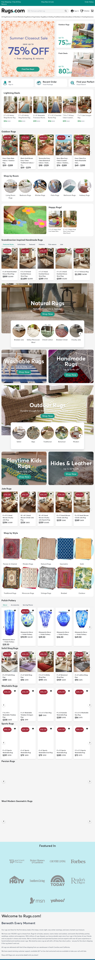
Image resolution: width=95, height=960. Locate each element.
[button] (89, 111)
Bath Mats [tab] (29, 921)
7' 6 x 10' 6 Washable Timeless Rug (9, 715)
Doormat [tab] (19, 921)
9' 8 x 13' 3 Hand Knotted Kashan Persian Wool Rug (63, 790)
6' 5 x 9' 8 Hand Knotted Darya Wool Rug (26, 274)
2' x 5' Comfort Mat (81, 948)
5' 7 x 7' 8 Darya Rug (82, 272)
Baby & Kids (47, 17)
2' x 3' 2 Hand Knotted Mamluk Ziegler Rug (80, 830)
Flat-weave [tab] (52, 244)
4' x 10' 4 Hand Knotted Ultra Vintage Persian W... (82, 790)
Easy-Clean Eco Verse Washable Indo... (80, 160)
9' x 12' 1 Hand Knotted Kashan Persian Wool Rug (9, 790)
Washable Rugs (22, 17)
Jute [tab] (61, 244)
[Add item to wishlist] (15, 136)
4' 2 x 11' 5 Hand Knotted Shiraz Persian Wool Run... (27, 790)
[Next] (90, 152)
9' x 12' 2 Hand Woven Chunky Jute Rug (8, 517)
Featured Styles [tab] (8, 244)
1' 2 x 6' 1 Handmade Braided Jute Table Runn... (82, 870)
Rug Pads (54, 17)
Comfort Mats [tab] (8, 921)
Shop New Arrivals (47, 2)
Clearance (90, 17)
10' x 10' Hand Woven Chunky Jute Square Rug (44, 517)
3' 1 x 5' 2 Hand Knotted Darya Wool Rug (62, 274)
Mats (58, 17)
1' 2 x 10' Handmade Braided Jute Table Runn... (45, 870)
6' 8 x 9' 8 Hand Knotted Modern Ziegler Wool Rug (27, 830)
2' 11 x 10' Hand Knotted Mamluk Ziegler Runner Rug (9, 830)
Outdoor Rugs (39, 17)
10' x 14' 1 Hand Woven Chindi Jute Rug (27, 517)
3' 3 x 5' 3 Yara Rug (45, 713)
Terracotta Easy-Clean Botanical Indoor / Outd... (44, 160)
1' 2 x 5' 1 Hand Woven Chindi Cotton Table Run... (27, 870)
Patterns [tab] (42, 244)
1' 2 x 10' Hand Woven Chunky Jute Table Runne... (9, 870)
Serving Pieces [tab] (28, 605)
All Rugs (3, 17)
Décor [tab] (5, 605)
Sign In (76, 11)
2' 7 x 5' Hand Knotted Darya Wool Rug (44, 274)
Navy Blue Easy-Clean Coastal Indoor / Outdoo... (63, 160)
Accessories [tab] (15, 605)
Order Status (89, 2)
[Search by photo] (29, 11)
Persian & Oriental (12, 17)
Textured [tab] (32, 244)
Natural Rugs (31, 17)
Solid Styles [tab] (21, 244)
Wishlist (86, 11)
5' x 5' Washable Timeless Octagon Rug (27, 715)
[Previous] (4, 152)
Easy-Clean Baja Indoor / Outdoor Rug (9, 160)
